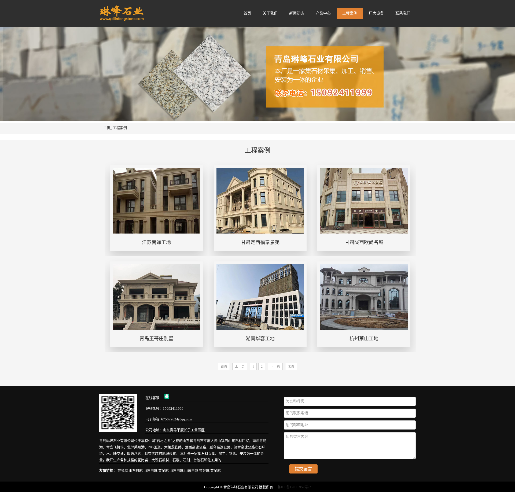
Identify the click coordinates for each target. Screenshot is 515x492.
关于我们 (270, 13)
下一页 (275, 366)
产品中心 (323, 13)
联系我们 (402, 13)
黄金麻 (123, 470)
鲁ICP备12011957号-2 (294, 487)
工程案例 (349, 13)
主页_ (107, 128)
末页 (291, 366)
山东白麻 (136, 470)
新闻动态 (296, 13)
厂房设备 (376, 13)
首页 (247, 13)
